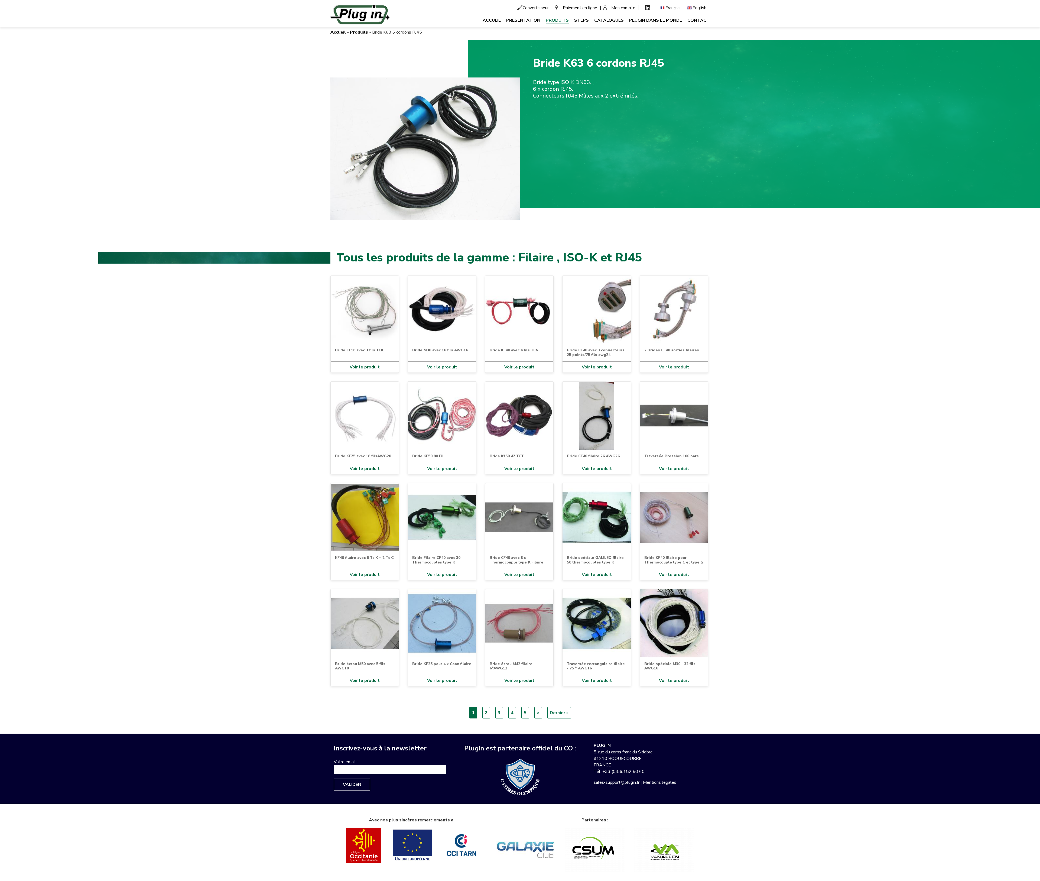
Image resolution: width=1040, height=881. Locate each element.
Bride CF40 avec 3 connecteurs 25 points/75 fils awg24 (596, 352)
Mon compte (623, 8)
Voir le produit (365, 367)
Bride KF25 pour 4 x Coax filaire (441, 663)
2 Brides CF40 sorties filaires (671, 350)
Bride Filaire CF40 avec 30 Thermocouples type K (436, 560)
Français (673, 8)
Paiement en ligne (580, 8)
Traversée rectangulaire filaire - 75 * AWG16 (596, 666)
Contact (698, 20)
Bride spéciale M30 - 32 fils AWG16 (670, 666)
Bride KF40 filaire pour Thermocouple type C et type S (673, 560)
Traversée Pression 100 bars (671, 456)
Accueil (492, 20)
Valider (352, 785)
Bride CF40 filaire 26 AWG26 (593, 456)
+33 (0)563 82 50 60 (623, 772)
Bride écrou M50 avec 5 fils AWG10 (360, 666)
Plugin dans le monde (655, 20)
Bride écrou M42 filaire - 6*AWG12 (512, 666)
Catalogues (609, 20)
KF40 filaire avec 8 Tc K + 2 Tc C (364, 557)
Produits (557, 20)
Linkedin (648, 7)
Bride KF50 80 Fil (428, 456)
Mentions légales (659, 782)
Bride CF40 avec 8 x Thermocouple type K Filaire (516, 560)
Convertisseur (536, 8)
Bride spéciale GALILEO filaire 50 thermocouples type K (595, 560)
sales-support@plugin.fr (616, 782)
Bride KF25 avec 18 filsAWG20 (363, 456)
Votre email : (346, 762)
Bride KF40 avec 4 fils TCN (514, 350)
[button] (425, 148)
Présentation (523, 20)
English (699, 8)
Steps (581, 20)
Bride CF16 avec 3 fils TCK (359, 350)
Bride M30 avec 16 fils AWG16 (440, 350)
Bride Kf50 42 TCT (507, 456)
